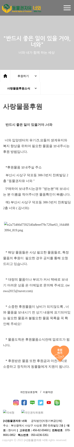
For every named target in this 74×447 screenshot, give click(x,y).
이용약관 (48, 392)
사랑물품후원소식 (18, 88)
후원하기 (23, 76)
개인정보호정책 (28, 392)
